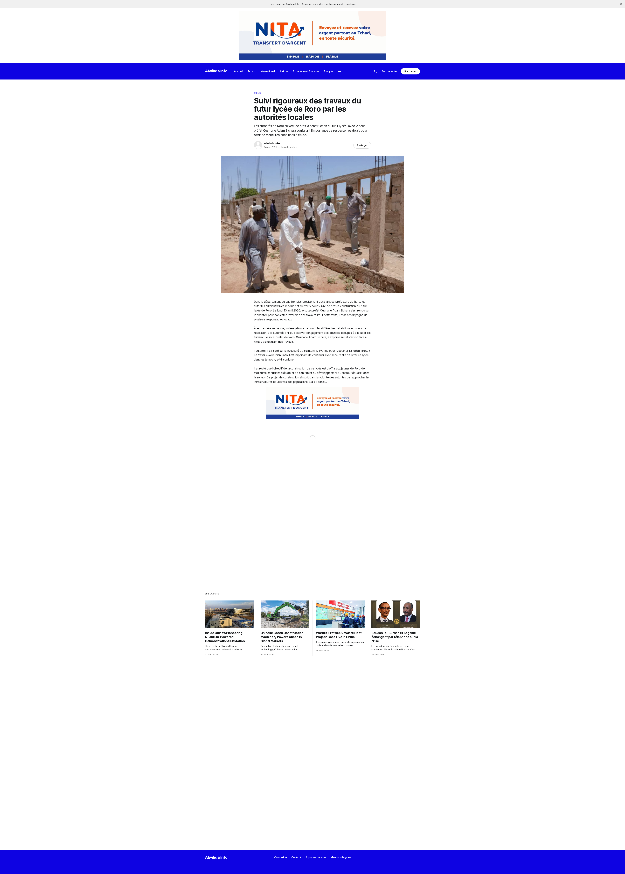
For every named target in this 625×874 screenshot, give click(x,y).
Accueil (238, 71)
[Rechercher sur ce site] (375, 71)
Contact (296, 857)
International (267, 71)
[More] (339, 71)
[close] (621, 4)
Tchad (251, 71)
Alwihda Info (216, 71)
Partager (362, 145)
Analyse (328, 71)
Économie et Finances (306, 71)
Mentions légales (341, 857)
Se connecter (390, 71)
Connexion (280, 857)
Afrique (283, 71)
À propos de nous (316, 857)
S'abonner (410, 71)
